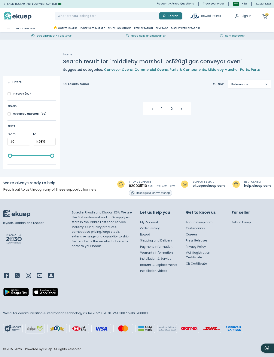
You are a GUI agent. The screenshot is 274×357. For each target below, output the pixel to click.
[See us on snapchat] (53, 275)
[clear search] (157, 16)
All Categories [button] (25, 28)
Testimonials (195, 228)
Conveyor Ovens (118, 69)
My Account (149, 222)
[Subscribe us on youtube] (42, 275)
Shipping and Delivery (156, 240)
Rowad (145, 234)
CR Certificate (196, 263)
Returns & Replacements (158, 265)
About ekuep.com (199, 222)
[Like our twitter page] (20, 275)
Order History (150, 228)
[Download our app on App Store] (45, 293)
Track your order (213, 3)
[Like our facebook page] (9, 275)
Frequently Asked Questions (175, 3)
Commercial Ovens (151, 69)
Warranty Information (156, 252)
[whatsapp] (267, 348)
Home (67, 54)
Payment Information (156, 246)
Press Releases (196, 240)
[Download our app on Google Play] (16, 293)
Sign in (246, 16)
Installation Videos (153, 271)
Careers (192, 234)
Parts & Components (188, 69)
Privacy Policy (196, 246)
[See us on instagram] (31, 275)
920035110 (138, 186)
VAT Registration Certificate (198, 254)
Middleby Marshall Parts (228, 69)
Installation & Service (155, 258)
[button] (240, 4)
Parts (255, 69)
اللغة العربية (263, 4)
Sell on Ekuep (241, 222)
